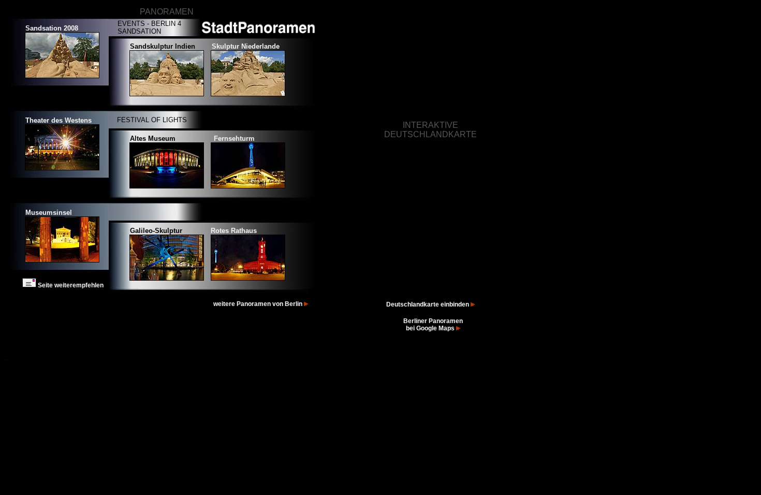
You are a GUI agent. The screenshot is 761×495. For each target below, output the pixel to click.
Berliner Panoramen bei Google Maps (433, 324)
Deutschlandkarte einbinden (428, 304)
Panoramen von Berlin (270, 304)
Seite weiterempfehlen (70, 285)
